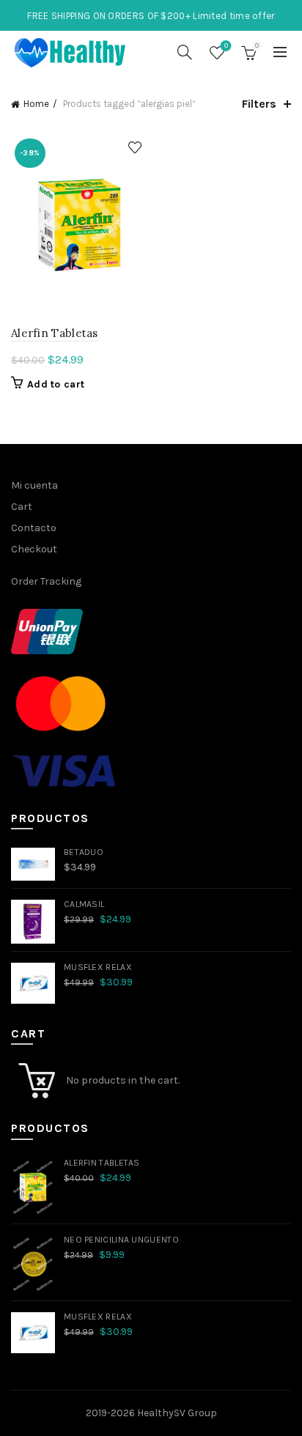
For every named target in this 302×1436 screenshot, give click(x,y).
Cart (21, 506)
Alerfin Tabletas (54, 333)
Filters (259, 104)
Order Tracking (46, 581)
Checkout (34, 549)
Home (36, 103)
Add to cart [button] (55, 384)
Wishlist (226, 46)
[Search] (184, 52)
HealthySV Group (177, 1413)
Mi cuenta (34, 485)
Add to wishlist (134, 147)
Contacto (33, 528)
